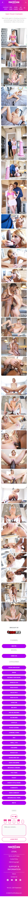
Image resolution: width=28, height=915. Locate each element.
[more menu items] (2, 2)
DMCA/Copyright (14, 862)
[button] (18, 822)
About (14, 874)
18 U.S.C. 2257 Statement (14, 888)
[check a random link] (24, 7)
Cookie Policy (14, 859)
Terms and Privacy (14, 856)
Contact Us (14, 877)
